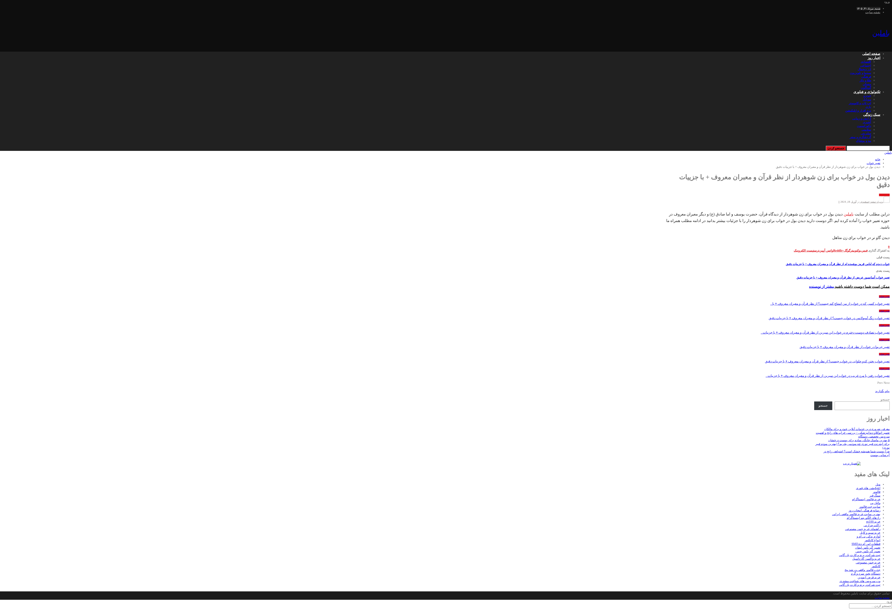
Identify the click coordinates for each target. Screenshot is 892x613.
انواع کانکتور (872, 540)
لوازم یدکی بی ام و (868, 536)
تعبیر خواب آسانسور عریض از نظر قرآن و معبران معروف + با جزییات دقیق (843, 277)
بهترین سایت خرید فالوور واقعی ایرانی (856, 514)
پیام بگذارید (882, 391)
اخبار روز (874, 58)
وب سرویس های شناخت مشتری (860, 581)
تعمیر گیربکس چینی (868, 551)
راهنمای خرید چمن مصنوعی (862, 529)
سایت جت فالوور (869, 506)
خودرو (867, 95)
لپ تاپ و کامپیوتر (860, 103)
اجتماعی (865, 65)
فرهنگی (866, 76)
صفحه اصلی (871, 54)
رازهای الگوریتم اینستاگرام (863, 518)
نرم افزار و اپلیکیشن (858, 110)
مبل (878, 484)
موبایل (867, 99)
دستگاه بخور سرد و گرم (865, 573)
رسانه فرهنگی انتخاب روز (864, 510)
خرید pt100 (873, 521)
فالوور (876, 492)
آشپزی (867, 122)
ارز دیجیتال (864, 69)
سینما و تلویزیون (860, 73)
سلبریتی (866, 133)
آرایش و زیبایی (861, 118)
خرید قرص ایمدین (869, 577)
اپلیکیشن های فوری (868, 488)
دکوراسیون (864, 126)
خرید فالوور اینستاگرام (866, 499)
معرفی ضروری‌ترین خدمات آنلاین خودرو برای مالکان (857, 429)
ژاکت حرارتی (872, 525)
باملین (881, 33)
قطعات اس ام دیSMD (866, 544)
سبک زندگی (871, 114)
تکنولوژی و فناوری (866, 92)
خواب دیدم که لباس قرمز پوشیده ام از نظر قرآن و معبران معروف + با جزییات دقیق (838, 264)
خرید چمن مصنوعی (868, 562)
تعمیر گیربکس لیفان (867, 547)
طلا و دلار (865, 80)
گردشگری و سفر (860, 137)
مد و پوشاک (863, 140)
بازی (868, 107)
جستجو (885, 399)
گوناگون (866, 87)
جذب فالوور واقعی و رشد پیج (862, 570)
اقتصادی (866, 61)
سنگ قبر (874, 495)
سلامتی (866, 129)
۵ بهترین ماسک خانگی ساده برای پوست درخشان (859, 440)
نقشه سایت (872, 12)
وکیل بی (875, 503)
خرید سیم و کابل (870, 532)
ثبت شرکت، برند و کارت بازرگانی (859, 555)
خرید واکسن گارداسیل (866, 558)
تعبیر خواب (884, 195)
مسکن (867, 84)
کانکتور (876, 566)
